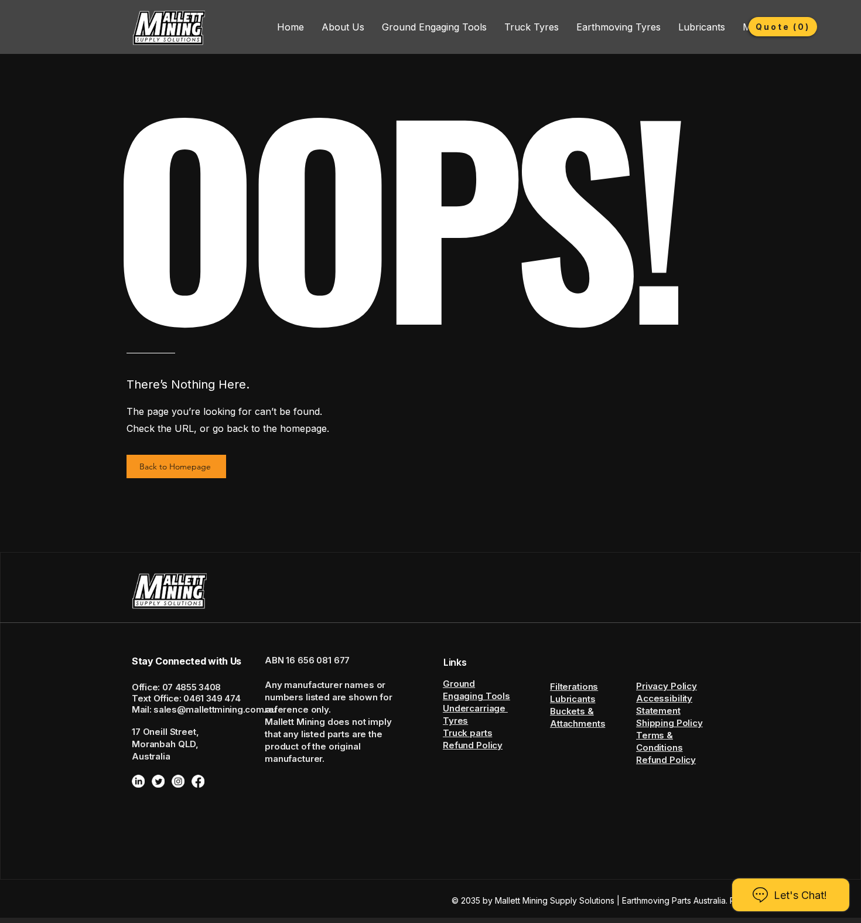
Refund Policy (473, 745)
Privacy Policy (666, 686)
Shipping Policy (669, 722)
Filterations (574, 686)
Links (454, 662)
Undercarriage (475, 708)
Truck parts (467, 732)
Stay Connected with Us (186, 661)
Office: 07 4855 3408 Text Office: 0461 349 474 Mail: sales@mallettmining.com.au (204, 698)
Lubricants (573, 698)
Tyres (455, 720)
